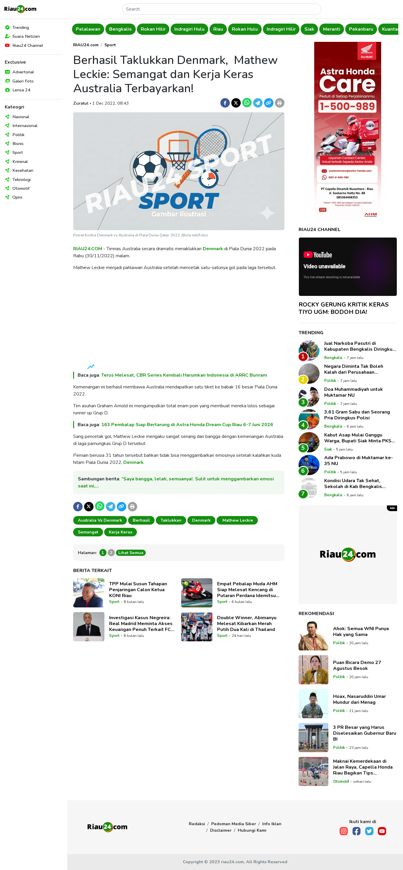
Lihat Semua (130, 553)
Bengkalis (120, 29)
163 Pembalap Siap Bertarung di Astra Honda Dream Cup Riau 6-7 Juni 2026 (187, 424)
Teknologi (21, 179)
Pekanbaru (361, 29)
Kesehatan (22, 170)
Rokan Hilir (153, 29)
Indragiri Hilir (281, 29)
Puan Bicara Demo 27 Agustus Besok (357, 665)
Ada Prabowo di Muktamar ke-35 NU (358, 461)
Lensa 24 (21, 90)
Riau (218, 29)
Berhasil (141, 520)
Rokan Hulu (245, 29)
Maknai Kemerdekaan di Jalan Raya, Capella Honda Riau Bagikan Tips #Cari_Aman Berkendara (363, 767)
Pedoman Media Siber (233, 824)
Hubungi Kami (252, 830)
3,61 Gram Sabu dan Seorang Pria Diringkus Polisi (357, 415)
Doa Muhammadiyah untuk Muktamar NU (353, 392)
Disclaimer (221, 830)
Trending (20, 27)
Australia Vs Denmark (100, 520)
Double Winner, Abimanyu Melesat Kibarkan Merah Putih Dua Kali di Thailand (246, 623)
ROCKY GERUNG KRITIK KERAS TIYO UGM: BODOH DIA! (344, 308)
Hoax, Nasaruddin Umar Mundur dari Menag (359, 699)
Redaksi (197, 824)
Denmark (213, 248)
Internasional (24, 125)
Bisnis (18, 143)
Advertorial (23, 72)
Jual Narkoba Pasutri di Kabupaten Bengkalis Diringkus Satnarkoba (359, 346)
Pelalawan (88, 29)
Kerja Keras (120, 532)
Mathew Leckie (237, 520)
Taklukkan (170, 520)
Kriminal (20, 161)
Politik (18, 135)
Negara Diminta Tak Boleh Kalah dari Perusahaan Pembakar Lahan (353, 369)
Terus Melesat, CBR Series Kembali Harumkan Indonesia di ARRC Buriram (184, 375)
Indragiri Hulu (189, 29)
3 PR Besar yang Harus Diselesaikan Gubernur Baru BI (364, 733)
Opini (17, 197)
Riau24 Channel (27, 45)
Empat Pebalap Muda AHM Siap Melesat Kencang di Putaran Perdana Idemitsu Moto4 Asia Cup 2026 (247, 590)
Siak (309, 29)
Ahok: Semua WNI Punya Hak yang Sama (361, 631)
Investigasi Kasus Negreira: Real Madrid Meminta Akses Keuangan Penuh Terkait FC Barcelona (141, 623)
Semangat (88, 532)
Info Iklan (271, 824)
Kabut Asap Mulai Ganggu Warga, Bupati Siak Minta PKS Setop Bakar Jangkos (357, 438)
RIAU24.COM (87, 248)
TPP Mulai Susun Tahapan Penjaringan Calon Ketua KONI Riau (138, 590)
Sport (17, 152)
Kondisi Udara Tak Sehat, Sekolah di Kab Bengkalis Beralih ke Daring (353, 484)
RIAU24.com (86, 45)
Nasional (20, 117)
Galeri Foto (23, 81)
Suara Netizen (26, 36)
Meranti (331, 29)
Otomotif (21, 188)
